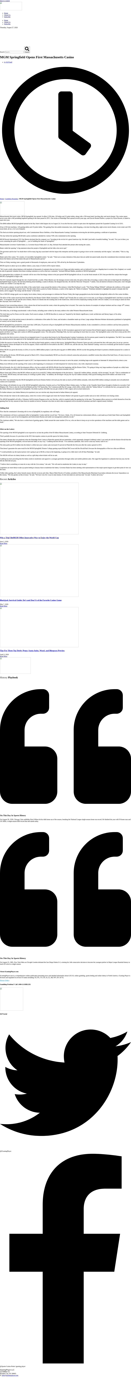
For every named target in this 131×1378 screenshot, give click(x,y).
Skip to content (5, 1)
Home (6, 13)
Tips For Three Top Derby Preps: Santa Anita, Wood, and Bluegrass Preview (32, 651)
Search (2, 52)
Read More (3, 543)
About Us (7, 15)
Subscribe (7, 17)
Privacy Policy (4, 980)
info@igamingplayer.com (10, 1375)
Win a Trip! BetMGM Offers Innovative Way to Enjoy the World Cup (29, 538)
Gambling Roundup (11, 199)
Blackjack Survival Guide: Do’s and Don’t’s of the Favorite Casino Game (31, 600)
